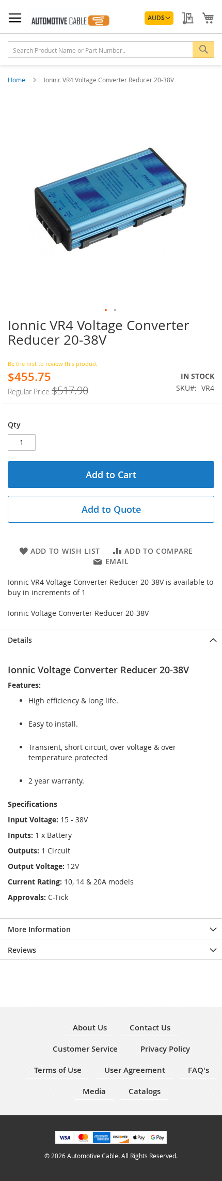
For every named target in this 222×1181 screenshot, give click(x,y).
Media (94, 1091)
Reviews (22, 950)
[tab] (111, 639)
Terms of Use (58, 1070)
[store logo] (69, 18)
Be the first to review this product (52, 363)
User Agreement (134, 1070)
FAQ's (198, 1070)
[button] (159, 18)
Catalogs (145, 1091)
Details (20, 640)
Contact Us (150, 1027)
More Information (39, 929)
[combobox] (111, 49)
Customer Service (85, 1048)
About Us (90, 1027)
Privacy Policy (165, 1048)
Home (17, 80)
